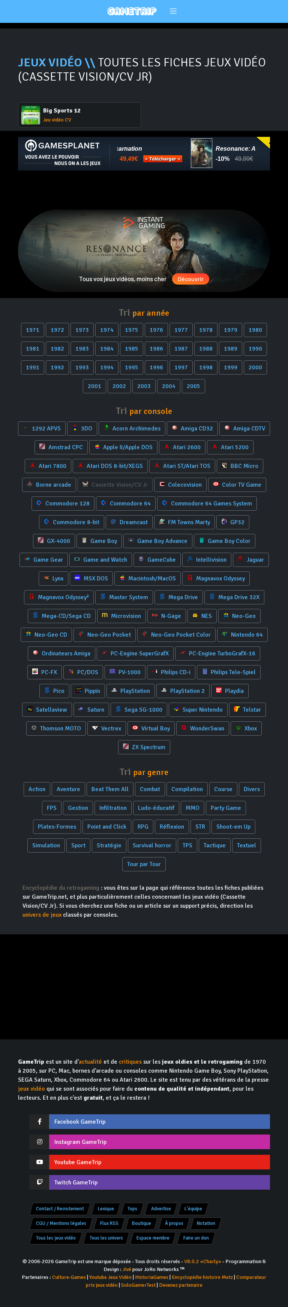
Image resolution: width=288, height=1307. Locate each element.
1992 (57, 367)
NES (206, 616)
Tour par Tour (144, 864)
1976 (156, 330)
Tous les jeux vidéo (56, 1238)
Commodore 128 (67, 503)
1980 (255, 330)
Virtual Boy (155, 728)
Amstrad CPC (65, 447)
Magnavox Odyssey (220, 578)
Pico (58, 691)
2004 (169, 386)
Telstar (251, 709)
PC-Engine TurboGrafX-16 (221, 653)
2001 (94, 386)
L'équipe (193, 1209)
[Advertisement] (144, 190)
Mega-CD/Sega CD (65, 616)
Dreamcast (133, 522)
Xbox (250, 728)
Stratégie (109, 845)
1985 (131, 348)
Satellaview (50, 709)
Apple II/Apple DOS (127, 447)
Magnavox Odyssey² (62, 597)
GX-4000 (57, 541)
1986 (156, 348)
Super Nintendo (202, 709)
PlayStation (134, 691)
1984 (107, 348)
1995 (131, 367)
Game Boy (103, 541)
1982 (57, 348)
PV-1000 (129, 672)
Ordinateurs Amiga (65, 653)
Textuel (246, 845)
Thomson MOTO (60, 728)
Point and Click (106, 826)
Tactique (215, 845)
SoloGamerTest (138, 1285)
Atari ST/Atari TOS (186, 466)
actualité (90, 1062)
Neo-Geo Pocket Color (180, 635)
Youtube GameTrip (77, 1162)
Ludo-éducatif (156, 808)
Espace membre (153, 1238)
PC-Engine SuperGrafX (139, 653)
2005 (193, 386)
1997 (181, 367)
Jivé (127, 1269)
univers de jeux (42, 915)
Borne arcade (52, 485)
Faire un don (196, 1238)
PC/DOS (87, 672)
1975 (131, 330)
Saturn (95, 709)
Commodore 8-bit (75, 522)
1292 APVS (45, 428)
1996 (156, 367)
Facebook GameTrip (79, 1122)
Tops (132, 1209)
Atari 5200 (234, 447)
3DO (86, 428)
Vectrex (110, 728)
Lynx (57, 578)
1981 (32, 348)
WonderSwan (206, 728)
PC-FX (48, 672)
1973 (82, 330)
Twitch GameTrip (76, 1182)
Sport (78, 845)
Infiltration (113, 808)
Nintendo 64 (246, 635)
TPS (187, 845)
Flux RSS (109, 1223)
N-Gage (170, 616)
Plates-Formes (57, 826)
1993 (82, 367)
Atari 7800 (51, 466)
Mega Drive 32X (238, 597)
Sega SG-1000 (142, 709)
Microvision (125, 616)
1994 (107, 367)
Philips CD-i (174, 672)
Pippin (91, 691)
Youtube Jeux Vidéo (110, 1277)
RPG (143, 826)
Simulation (46, 845)
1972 (57, 330)
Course (223, 789)
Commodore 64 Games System (211, 503)
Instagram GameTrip (80, 1142)
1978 (206, 330)
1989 (230, 348)
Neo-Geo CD (50, 635)
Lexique (106, 1209)
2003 (144, 386)
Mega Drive (182, 597)
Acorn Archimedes (135, 428)
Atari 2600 (186, 447)
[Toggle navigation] (173, 11)
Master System (128, 597)
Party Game (226, 808)
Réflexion (172, 826)
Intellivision (210, 560)
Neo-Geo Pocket (108, 635)
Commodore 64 (129, 503)
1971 (32, 330)
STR (200, 826)
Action (36, 789)
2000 (255, 367)
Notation (206, 1223)
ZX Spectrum (147, 747)
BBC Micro (243, 466)
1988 (206, 348)
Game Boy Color (228, 541)
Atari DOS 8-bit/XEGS (114, 466)
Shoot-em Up (233, 826)
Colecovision (184, 485)
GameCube (161, 560)
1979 (230, 330)
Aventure (68, 789)
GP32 (236, 522)
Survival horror (152, 845)
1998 (206, 367)
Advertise (161, 1209)
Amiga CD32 (196, 428)
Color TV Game (240, 485)
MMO (193, 808)
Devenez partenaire (180, 1285)
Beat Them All (110, 789)
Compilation (187, 789)
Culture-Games (69, 1277)
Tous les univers (106, 1238)
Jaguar (254, 560)
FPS (52, 808)
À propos (174, 1223)
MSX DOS (95, 578)
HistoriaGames (151, 1277)
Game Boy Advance (162, 541)
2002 (119, 386)
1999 (230, 367)
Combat (150, 789)
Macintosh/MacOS (151, 578)
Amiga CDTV (248, 428)
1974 (107, 330)
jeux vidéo (31, 1089)
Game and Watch (104, 560)
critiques (130, 1062)
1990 (255, 348)
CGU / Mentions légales (61, 1223)
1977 (181, 330)
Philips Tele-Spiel (232, 672)
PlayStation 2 (187, 691)
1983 (82, 348)
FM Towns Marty (188, 522)
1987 (181, 348)
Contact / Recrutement (60, 1209)
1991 (32, 367)
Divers (252, 789)
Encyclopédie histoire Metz (202, 1277)
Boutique (141, 1223)
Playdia (234, 691)
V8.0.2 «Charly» (202, 1261)
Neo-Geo (243, 616)
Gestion (78, 808)
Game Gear (47, 560)
